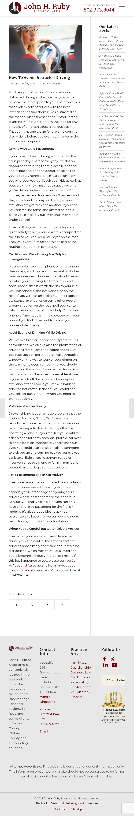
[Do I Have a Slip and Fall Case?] (131, 408)
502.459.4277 (49, 724)
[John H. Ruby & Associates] (39, 8)
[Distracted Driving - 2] (45, 49)
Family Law (78, 662)
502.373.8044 (99, 10)
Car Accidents (80, 687)
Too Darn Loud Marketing (61, 803)
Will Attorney (80, 692)
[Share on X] (31, 605)
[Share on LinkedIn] (46, 605)
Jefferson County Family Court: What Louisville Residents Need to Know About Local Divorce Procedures (111, 101)
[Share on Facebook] (16, 605)
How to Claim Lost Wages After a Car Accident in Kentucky (109, 191)
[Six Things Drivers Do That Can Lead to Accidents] (2, 408)
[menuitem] (120, 8)
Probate (76, 697)
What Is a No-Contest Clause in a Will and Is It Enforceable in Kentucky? (112, 157)
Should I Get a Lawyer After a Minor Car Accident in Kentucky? (110, 206)
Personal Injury (81, 682)
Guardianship (80, 667)
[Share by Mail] (62, 605)
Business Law (80, 672)
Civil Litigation (80, 677)
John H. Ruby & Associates (46, 83)
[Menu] (120, 8)
